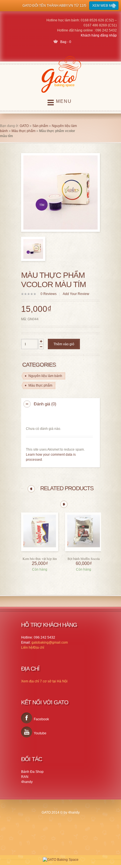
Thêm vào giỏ (63, 344)
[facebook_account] (26, 717)
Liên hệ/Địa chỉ (32, 648)
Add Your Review (76, 294)
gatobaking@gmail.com (50, 642)
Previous (31, 488)
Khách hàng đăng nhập (99, 35)
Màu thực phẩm (23, 131)
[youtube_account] (26, 731)
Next (64, 504)
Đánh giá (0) (45, 403)
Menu (64, 101)
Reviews (49, 294)
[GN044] (33, 249)
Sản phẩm (40, 126)
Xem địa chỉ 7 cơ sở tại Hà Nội (44, 681)
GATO (24, 126)
